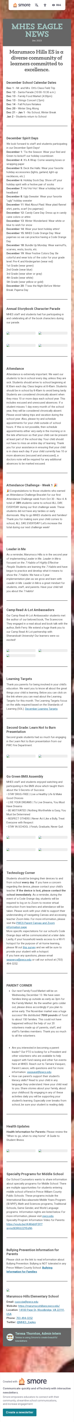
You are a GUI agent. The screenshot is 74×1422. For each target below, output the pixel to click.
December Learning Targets (41, 708)
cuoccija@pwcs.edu (26, 1301)
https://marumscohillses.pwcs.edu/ (39, 1306)
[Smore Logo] (22, 5)
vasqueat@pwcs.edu (39, 1072)
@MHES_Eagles (26, 1322)
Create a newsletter (19, 1412)
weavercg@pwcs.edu (18, 959)
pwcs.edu (48, 1216)
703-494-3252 (24, 1318)
